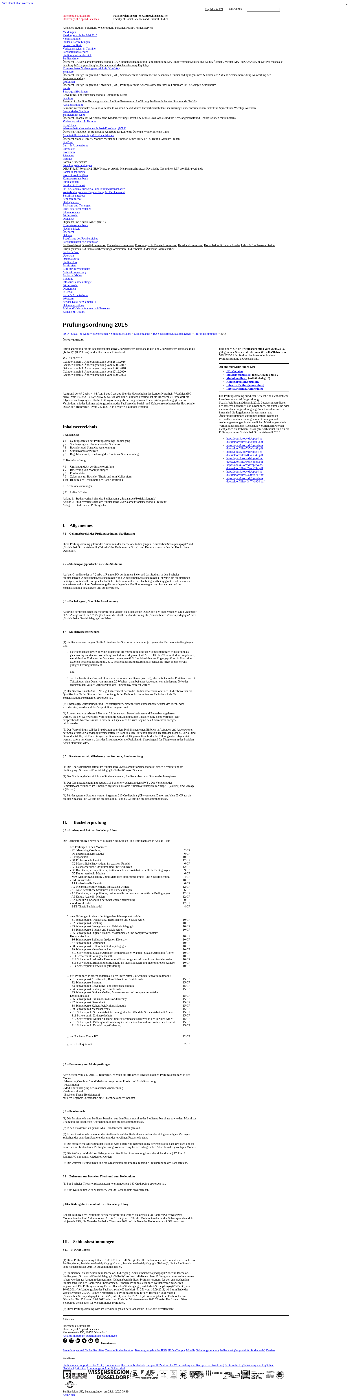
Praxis (66, 88)
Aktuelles (68, 27)
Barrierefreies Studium (76, 111)
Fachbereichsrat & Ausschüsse (80, 241)
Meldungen (69, 32)
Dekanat (67, 235)
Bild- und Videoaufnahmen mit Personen (86, 308)
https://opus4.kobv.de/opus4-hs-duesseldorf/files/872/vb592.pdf (244, 466)
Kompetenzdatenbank (75, 178)
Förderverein (70, 215)
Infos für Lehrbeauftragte (77, 282)
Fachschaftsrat (71, 252)
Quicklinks (235, 8)
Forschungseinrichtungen (77, 165)
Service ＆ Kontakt (74, 185)
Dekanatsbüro (71, 258)
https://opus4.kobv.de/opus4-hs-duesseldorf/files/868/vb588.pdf (244, 460)
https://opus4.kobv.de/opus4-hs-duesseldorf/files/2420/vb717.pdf (245, 473)
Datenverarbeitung (73, 305)
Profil (129, 27)
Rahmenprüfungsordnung (242, 381)
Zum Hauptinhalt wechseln (17, 3)
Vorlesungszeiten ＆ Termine (79, 121)
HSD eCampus (176, 1350)
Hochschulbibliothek (133, 1365)
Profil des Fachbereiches (77, 208)
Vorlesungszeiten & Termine (79, 48)
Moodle (190, 1350)
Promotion (69, 152)
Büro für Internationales (76, 268)
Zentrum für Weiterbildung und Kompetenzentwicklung (191, 1365)
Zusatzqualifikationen (75, 91)
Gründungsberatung (207, 1350)
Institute (67, 158)
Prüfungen (69, 81)
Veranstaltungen (72, 38)
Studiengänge (70, 58)
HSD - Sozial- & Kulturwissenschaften (85, 333)
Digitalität (68, 218)
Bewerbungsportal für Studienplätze (83, 1350)
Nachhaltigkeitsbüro (74, 1368)
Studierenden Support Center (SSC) (83, 1365)
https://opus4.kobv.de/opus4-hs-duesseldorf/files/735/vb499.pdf (244, 447)
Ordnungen (69, 288)
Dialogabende (71, 202)
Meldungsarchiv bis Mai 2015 (80, 35)
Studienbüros (112, 1365)
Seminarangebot (72, 198)
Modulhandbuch (236, 378)
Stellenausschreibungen (76, 41)
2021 (83, 339)
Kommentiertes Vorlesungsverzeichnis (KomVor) (91, 68)
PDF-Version (234, 371)
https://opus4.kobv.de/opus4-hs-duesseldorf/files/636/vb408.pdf (244, 440)
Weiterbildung (106, 27)
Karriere (270, 1350)
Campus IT (152, 1365)
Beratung (68, 98)
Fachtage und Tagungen (77, 205)
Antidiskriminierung (74, 272)
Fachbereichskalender (75, 51)
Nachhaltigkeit (71, 228)
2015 (77, 339)
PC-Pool (68, 142)
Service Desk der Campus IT (79, 301)
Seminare (68, 71)
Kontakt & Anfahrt (74, 311)
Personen (120, 27)
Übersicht (68, 231)
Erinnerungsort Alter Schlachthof (106, 1368)
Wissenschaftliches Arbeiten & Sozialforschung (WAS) (94, 128)
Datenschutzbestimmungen (101, 1335)
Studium (79, 27)
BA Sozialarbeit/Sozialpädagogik (172, 333)
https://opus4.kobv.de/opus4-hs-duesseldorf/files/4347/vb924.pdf (245, 480)
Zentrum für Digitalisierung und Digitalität (249, 1365)
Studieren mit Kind (74, 114)
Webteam (68, 298)
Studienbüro (70, 262)
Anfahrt (67, 1335)
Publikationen (71, 181)
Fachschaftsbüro (72, 275)
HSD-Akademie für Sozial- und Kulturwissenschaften (94, 188)
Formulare (69, 148)
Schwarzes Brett (72, 45)
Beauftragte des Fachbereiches (80, 238)
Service (148, 27)
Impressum (79, 1335)
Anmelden (69, 1394)
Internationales (71, 212)
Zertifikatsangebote (74, 195)
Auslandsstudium (73, 104)
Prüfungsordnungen (206, 333)
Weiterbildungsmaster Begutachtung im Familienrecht (94, 192)
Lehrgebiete (69, 125)
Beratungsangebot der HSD (151, 1350)
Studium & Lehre (121, 333)
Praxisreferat (70, 265)
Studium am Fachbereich (77, 55)
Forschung (91, 27)
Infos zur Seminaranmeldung (244, 388)
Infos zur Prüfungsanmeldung (245, 385)
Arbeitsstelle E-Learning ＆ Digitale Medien (88, 135)
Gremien (138, 27)
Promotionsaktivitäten (75, 175)
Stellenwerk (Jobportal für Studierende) (242, 1350)
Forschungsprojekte (74, 171)
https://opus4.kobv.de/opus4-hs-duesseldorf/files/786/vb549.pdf (244, 453)
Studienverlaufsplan (238, 374)
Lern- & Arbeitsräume (75, 145)
